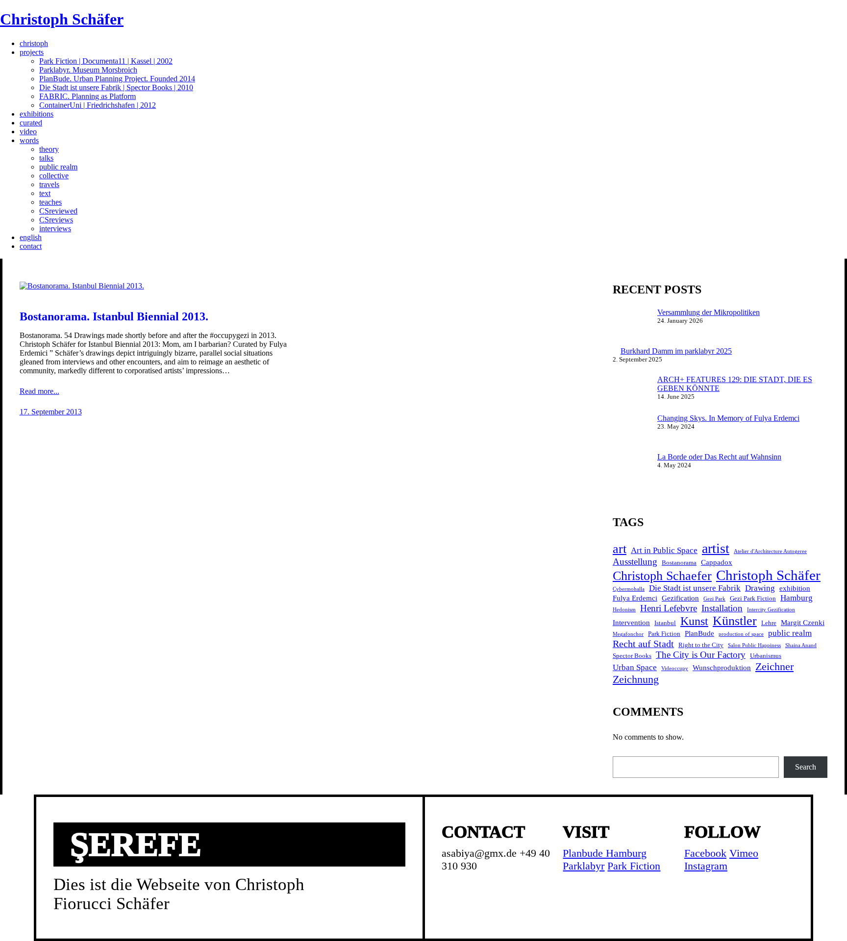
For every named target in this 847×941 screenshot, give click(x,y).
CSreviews (56, 220)
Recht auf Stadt (643, 643)
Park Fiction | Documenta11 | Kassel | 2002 (106, 61)
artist (715, 548)
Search (805, 767)
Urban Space (635, 667)
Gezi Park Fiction (753, 598)
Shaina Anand (801, 645)
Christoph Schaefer (662, 576)
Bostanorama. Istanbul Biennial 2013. (114, 316)
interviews (55, 228)
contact (31, 246)
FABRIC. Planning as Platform (87, 96)
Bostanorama (679, 562)
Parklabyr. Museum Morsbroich (88, 70)
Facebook (705, 853)
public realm (58, 167)
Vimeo (743, 853)
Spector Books (632, 655)
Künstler (735, 621)
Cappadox (716, 562)
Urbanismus (765, 655)
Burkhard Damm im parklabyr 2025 (676, 351)
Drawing (760, 588)
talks (46, 158)
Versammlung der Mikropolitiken (708, 312)
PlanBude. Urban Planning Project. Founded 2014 (117, 78)
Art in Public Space (664, 550)
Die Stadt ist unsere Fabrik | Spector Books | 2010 (116, 87)
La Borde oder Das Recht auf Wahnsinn (719, 457)
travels (49, 184)
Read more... (39, 391)
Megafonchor (628, 634)
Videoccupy (674, 668)
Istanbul (665, 623)
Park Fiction (664, 633)
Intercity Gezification (771, 609)
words (29, 140)
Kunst (694, 621)
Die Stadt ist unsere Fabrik (695, 588)
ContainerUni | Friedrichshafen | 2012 (97, 105)
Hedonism (624, 609)
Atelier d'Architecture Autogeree (770, 551)
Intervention (631, 622)
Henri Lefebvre (668, 608)
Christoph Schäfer (62, 19)
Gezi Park (714, 599)
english (31, 237)
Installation (722, 608)
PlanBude (699, 633)
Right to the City (700, 645)
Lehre (768, 623)
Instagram (705, 866)
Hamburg (796, 598)
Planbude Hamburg (605, 853)
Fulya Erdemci (635, 598)
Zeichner (774, 666)
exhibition (794, 588)
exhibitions (36, 114)
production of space (741, 634)
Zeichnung (636, 679)
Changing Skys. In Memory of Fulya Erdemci (728, 418)
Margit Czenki (802, 622)
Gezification (680, 598)
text (44, 193)
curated (31, 123)
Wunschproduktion (722, 667)
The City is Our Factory (701, 655)
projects (32, 52)
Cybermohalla (629, 589)
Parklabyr (583, 866)
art (619, 549)
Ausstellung (635, 561)
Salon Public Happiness (754, 645)
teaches (50, 202)
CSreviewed (58, 211)
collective (54, 175)
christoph (34, 43)
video (28, 131)
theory (49, 149)
